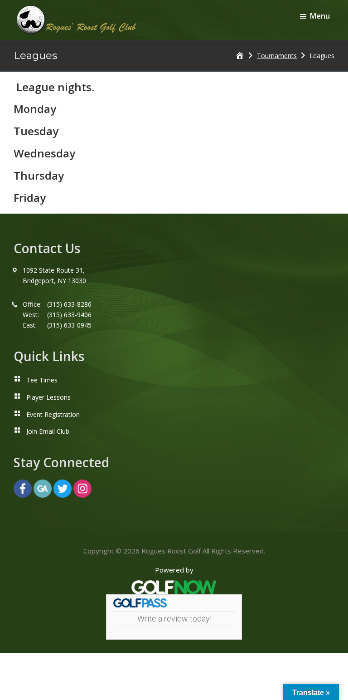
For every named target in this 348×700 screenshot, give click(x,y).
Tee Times (42, 380)
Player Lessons (48, 397)
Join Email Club (47, 431)
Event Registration (53, 414)
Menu (320, 16)
